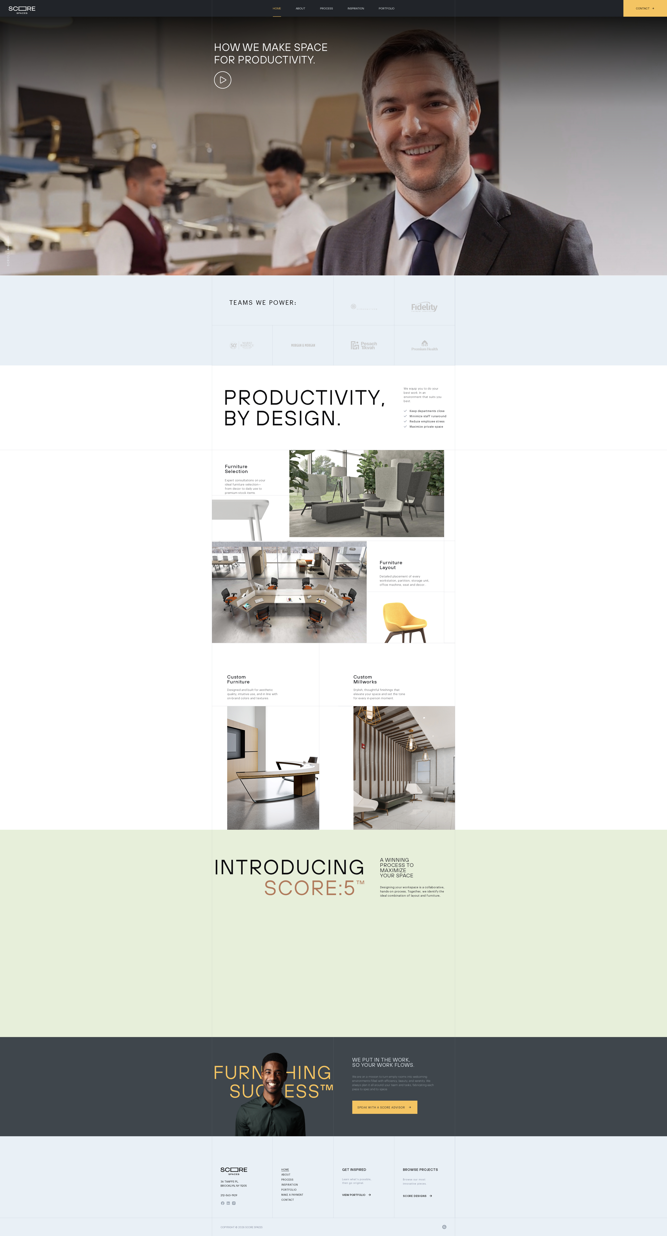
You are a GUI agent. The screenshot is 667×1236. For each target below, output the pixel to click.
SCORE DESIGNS (414, 1196)
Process (326, 8)
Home (277, 8)
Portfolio (386, 8)
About (300, 8)
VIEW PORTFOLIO (353, 1195)
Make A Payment (292, 1194)
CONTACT (643, 8)
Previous (6, 146)
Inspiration (356, 8)
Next (660, 146)
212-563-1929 (229, 1195)
